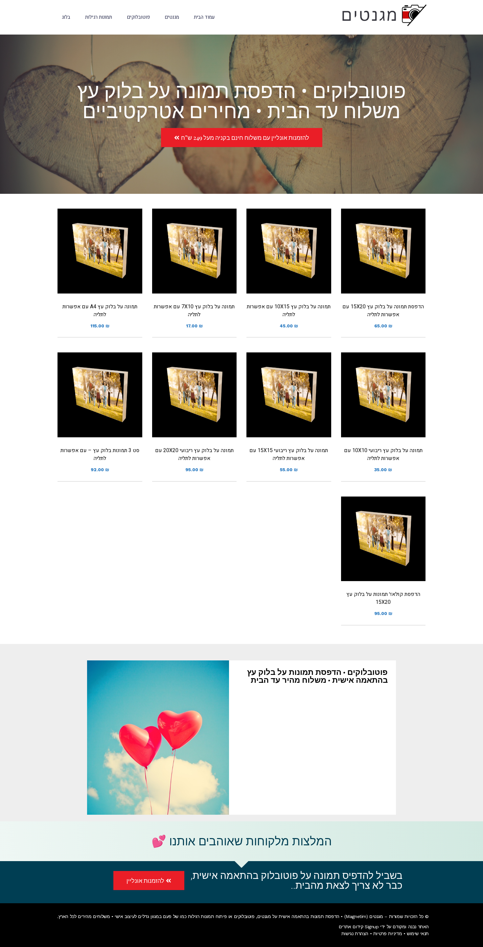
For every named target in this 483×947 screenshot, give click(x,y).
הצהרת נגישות (354, 933)
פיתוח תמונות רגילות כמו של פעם (195, 916)
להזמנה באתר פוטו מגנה (383, 259)
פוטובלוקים (244, 916)
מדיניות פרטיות (387, 933)
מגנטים (264, 916)
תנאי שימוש (418, 933)
